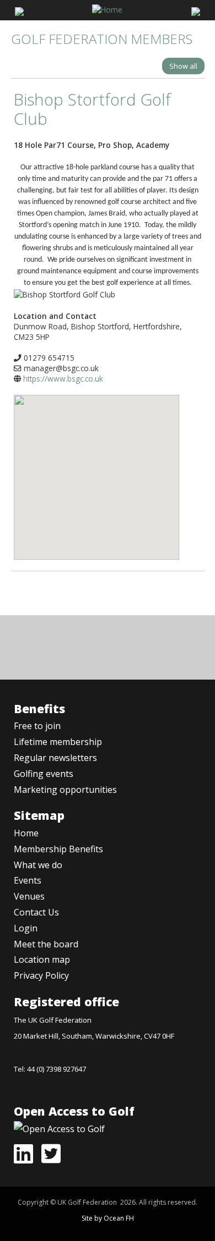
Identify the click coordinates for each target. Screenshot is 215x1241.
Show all (183, 66)
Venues (29, 896)
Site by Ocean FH (108, 1218)
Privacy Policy (41, 975)
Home (26, 833)
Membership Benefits (58, 849)
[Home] (107, 8)
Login (25, 928)
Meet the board (46, 944)
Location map (42, 959)
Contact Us (36, 912)
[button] (96, 469)
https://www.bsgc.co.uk (63, 378)
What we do (38, 865)
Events (27, 880)
